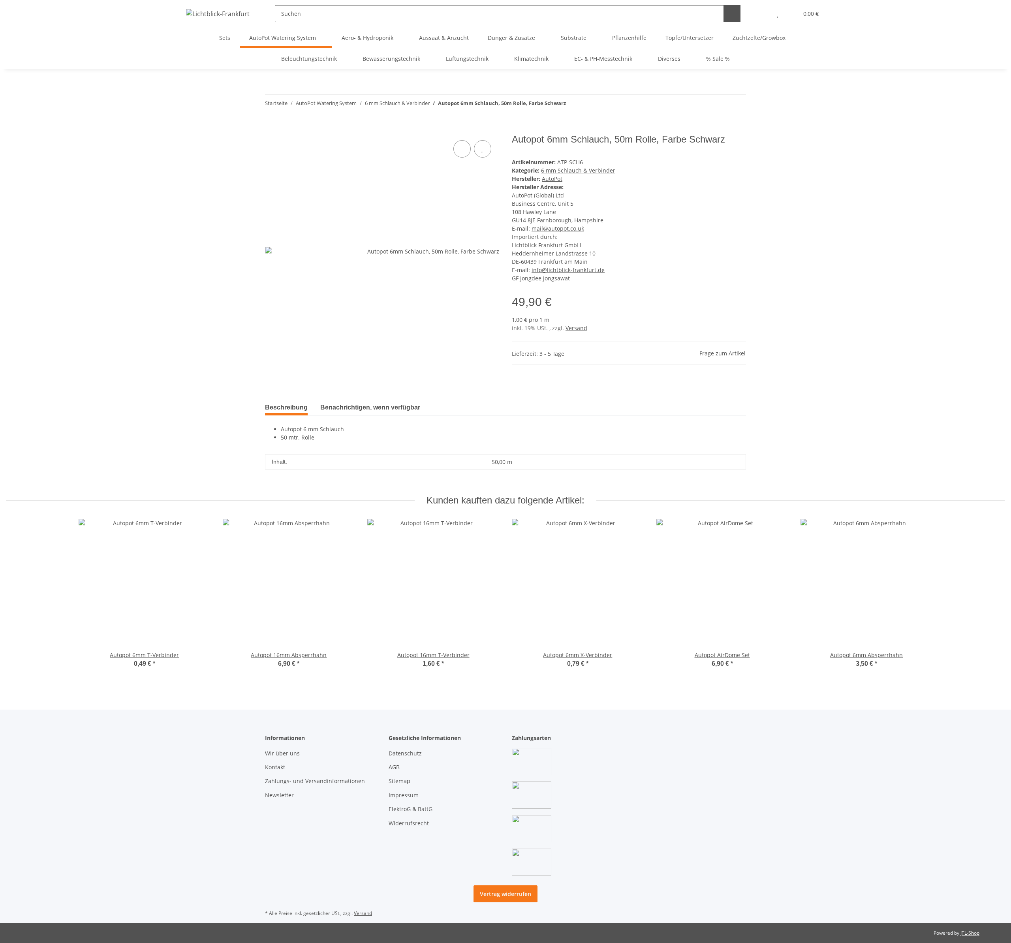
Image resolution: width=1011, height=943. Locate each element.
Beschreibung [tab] (286, 407)
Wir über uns (282, 753)
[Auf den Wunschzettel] (482, 149)
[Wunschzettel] (777, 13)
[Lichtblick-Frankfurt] (218, 14)
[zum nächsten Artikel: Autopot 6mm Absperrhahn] (737, 103)
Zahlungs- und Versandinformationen (315, 781)
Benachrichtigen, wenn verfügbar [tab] (370, 407)
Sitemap (399, 781)
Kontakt (275, 767)
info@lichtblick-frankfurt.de (568, 270)
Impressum (404, 795)
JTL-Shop (969, 933)
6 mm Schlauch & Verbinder (578, 170)
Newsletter (279, 795)
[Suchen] (731, 13)
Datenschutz (405, 753)
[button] (761, 13)
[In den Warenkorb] (271, 129)
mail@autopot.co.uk (558, 228)
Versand (576, 328)
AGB (394, 767)
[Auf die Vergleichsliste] (462, 149)
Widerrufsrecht (409, 823)
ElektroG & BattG (410, 809)
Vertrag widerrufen (505, 894)
